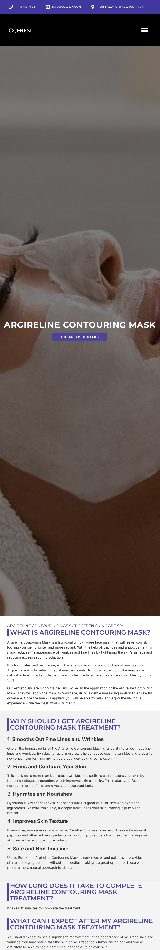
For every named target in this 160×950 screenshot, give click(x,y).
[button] (145, 30)
